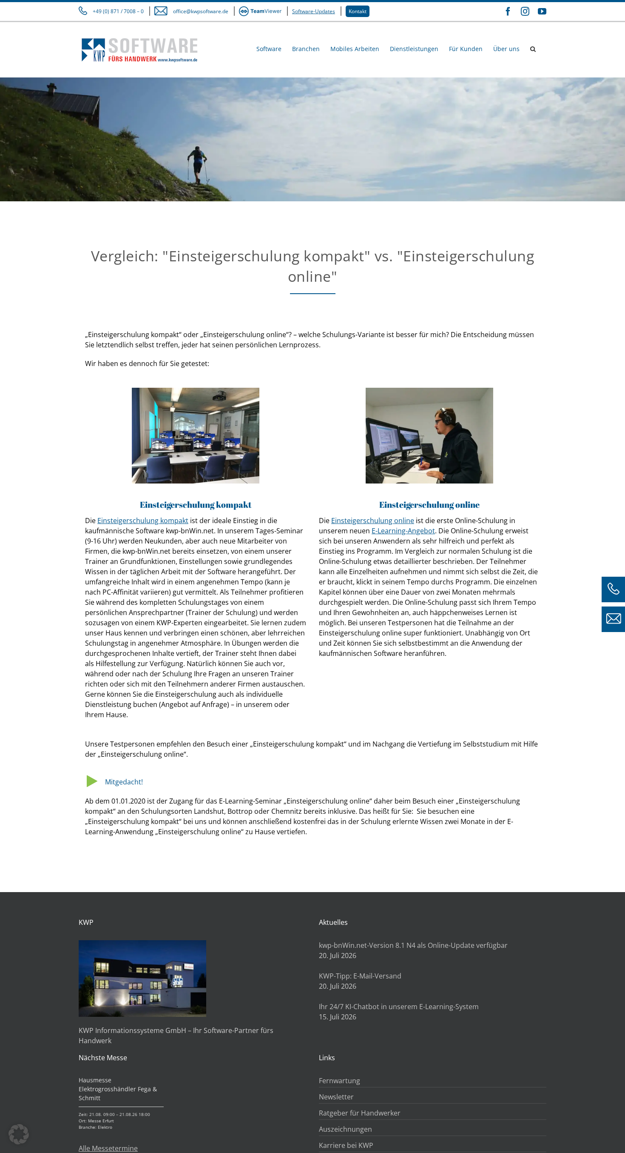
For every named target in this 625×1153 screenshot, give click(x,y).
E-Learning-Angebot (403, 530)
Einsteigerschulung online (372, 520)
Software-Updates (313, 11)
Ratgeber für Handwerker (360, 1113)
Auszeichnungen (345, 1129)
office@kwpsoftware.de (200, 11)
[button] (533, 48)
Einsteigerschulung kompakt (142, 520)
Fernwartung (339, 1080)
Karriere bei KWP (346, 1145)
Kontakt (357, 11)
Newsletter (336, 1097)
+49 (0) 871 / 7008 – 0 (118, 11)
